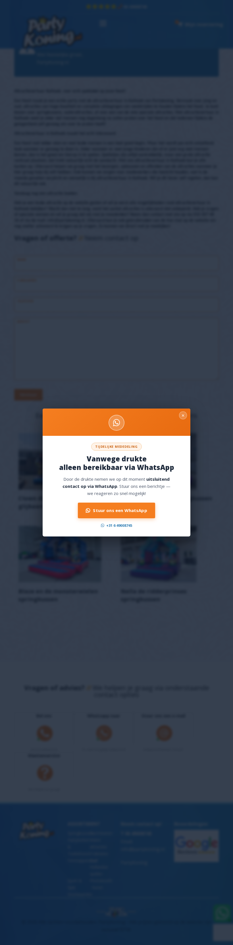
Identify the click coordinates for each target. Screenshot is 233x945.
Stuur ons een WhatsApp (120, 510)
